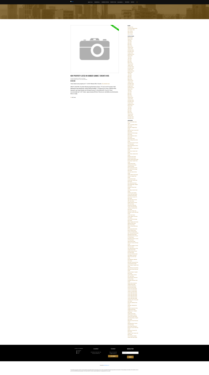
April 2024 (130, 77)
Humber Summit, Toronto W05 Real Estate (80, 79)
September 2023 (131, 87)
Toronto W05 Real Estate (132, 294)
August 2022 (130, 105)
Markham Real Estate (132, 223)
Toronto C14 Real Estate (132, 291)
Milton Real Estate (131, 224)
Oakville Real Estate (131, 241)
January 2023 (130, 98)
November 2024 (131, 68)
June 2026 (130, 41)
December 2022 (131, 100)
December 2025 (131, 50)
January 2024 (130, 82)
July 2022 (129, 107)
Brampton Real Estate (132, 156)
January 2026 (130, 48)
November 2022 (131, 101)
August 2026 (130, 39)
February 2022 (130, 114)
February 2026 (130, 47)
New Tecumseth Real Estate (133, 233)
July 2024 (129, 73)
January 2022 (130, 115)
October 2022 (130, 102)
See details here (106, 83)
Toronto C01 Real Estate (132, 288)
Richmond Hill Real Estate (132, 253)
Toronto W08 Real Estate (132, 297)
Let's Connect (113, 356)
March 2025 (130, 62)
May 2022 (129, 109)
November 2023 (131, 84)
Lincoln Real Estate (131, 215)
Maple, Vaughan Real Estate (133, 221)
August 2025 (130, 55)
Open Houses (130, 32)
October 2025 (130, 52)
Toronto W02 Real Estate (132, 292)
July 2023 (129, 90)
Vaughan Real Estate (131, 313)
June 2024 (130, 75)
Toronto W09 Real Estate (132, 298)
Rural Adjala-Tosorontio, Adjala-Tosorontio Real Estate (132, 257)
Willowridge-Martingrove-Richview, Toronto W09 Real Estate (133, 327)
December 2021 (131, 116)
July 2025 (129, 57)
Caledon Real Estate (131, 163)
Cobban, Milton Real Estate (133, 174)
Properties (96, 2)
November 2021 (131, 118)
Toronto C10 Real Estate (132, 290)
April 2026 (130, 44)
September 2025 (131, 54)
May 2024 (129, 76)
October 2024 (130, 69)
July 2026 (129, 40)
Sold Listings (130, 34)
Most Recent (130, 37)
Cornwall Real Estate (131, 178)
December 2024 (131, 66)
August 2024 (130, 72)
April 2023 (130, 94)
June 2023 (130, 91)
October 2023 (130, 86)
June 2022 (130, 108)
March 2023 (130, 96)
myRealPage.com (106, 365)
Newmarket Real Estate (132, 234)
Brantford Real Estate (132, 158)
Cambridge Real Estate (132, 165)
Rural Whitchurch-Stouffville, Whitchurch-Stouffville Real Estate (133, 269)
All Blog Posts (130, 27)
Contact (132, 2)
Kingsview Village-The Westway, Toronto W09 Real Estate (133, 212)
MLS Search (120, 2)
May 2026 (129, 43)
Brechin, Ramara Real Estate (133, 159)
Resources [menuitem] (127, 2)
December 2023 (131, 83)
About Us (90, 2)
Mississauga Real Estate (132, 228)
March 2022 (130, 112)
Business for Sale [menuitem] (105, 2)
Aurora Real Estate (131, 138)
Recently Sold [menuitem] (113, 2)
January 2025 (130, 65)
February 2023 (130, 97)
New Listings (130, 31)
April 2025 (130, 61)
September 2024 (131, 71)
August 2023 (130, 89)
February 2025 (130, 64)
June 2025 (130, 58)
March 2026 (130, 46)
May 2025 (129, 59)
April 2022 (130, 111)
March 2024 (130, 79)
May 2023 (129, 93)
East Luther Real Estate (132, 183)
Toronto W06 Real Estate (132, 295)
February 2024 (130, 80)
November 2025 (131, 51)
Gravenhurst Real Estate (132, 195)
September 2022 (131, 104)
